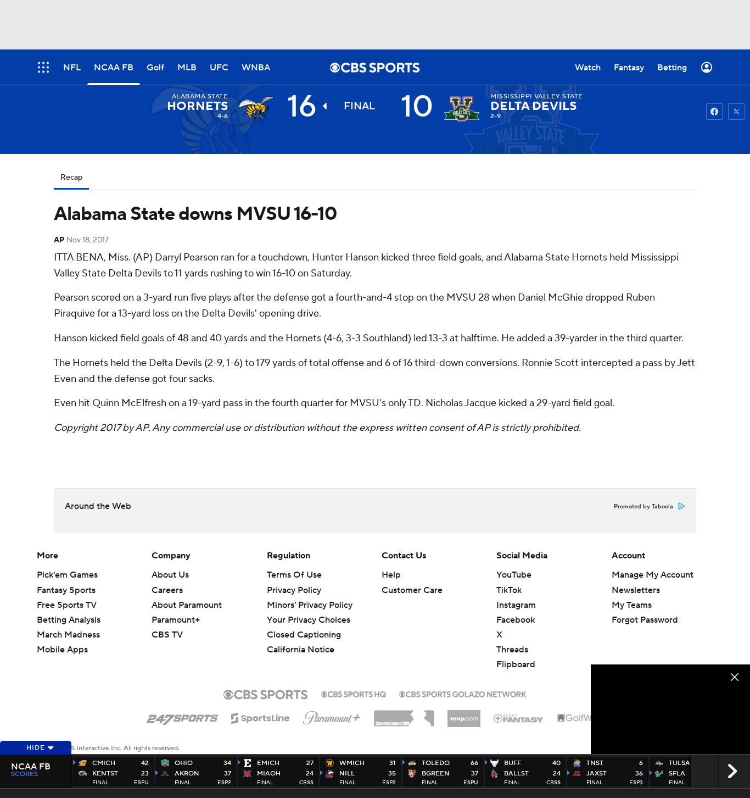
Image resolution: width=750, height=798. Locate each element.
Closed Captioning (304, 624)
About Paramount (187, 605)
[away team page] (256, 109)
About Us (170, 574)
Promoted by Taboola (643, 507)
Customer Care (412, 590)
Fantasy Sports (66, 590)
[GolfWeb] (580, 718)
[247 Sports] (182, 716)
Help (391, 574)
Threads (512, 649)
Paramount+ (176, 619)
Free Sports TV (67, 605)
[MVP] (463, 714)
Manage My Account (652, 574)
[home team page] (461, 109)
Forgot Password (645, 619)
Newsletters (636, 590)
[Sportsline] (260, 716)
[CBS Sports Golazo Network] (463, 693)
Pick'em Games (67, 574)
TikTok (509, 590)
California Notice (300, 639)
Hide (35, 748)
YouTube (513, 574)
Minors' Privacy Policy (309, 605)
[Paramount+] (332, 715)
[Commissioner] (404, 714)
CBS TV (167, 634)
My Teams (632, 605)
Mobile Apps (62, 649)
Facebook (515, 619)
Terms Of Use (294, 574)
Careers (167, 590)
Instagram (516, 605)
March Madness (68, 634)
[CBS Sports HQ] (353, 693)
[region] (670, 709)
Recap (71, 177)
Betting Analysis (68, 619)
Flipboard (515, 664)
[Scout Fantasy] (519, 717)
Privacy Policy (294, 590)
